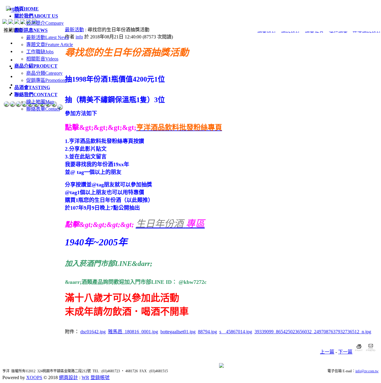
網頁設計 (68, 377)
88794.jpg (207, 331)
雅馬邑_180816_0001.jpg (133, 331)
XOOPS (34, 377)
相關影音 (42, 58)
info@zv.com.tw (367, 371)
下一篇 (345, 351)
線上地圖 (40, 101)
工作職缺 (40, 51)
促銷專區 (46, 80)
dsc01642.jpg (93, 331)
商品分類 (44, 73)
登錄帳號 (100, 377)
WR (85, 377)
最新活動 (47, 37)
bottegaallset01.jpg (178, 331)
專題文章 (49, 44)
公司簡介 (45, 23)
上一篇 (327, 351)
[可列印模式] (359, 351)
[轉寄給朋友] (370, 351)
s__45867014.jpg (235, 331)
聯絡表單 (43, 108)
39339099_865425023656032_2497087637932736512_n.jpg (312, 331)
